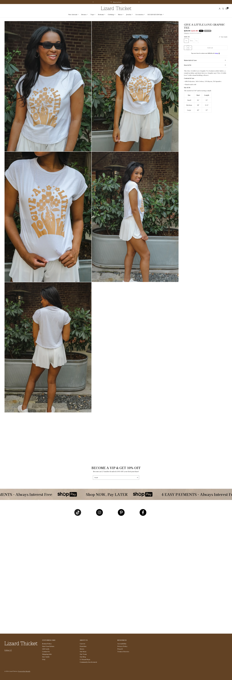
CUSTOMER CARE (48, 640)
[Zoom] (87, 25)
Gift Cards (45, 649)
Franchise (83, 646)
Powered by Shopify (24, 671)
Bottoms (101, 14)
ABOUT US (84, 640)
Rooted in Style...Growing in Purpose (117, 2)
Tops (92, 14)
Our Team (83, 654)
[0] (226, 9)
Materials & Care (190, 60)
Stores (82, 649)
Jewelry (128, 14)
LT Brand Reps (85, 659)
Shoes (120, 14)
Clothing (111, 14)
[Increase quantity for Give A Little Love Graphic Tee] (190, 48)
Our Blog (83, 657)
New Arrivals (72, 14)
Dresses (83, 14)
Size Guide (46, 657)
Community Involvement (88, 662)
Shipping (186, 33)
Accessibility (121, 644)
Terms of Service (123, 651)
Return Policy (47, 644)
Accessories (139, 14)
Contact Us (46, 651)
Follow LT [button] (8, 650)
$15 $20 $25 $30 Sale (155, 14)
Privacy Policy (122, 646)
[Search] (223, 9)
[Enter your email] (137, 477)
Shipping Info (47, 654)
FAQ (43, 659)
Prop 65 (120, 649)
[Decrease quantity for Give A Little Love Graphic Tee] (185, 48)
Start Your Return (48, 646)
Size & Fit (187, 65)
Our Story (83, 651)
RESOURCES (122, 640)
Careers (82, 644)
